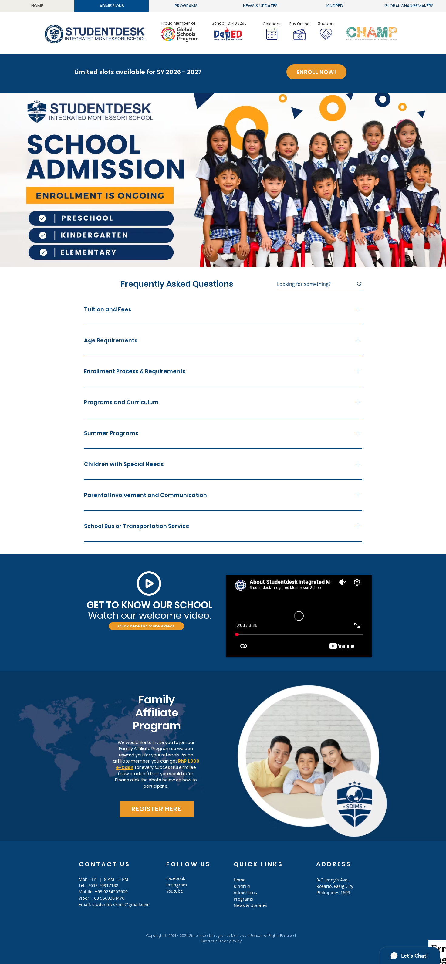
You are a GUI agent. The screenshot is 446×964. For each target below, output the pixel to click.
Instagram (176, 885)
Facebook (175, 878)
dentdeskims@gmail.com (124, 904)
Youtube (174, 891)
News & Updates (250, 905)
